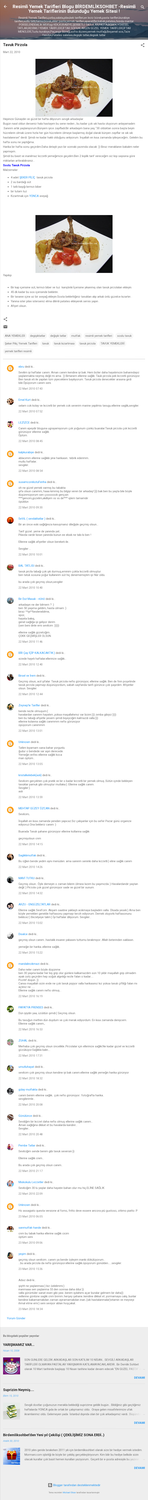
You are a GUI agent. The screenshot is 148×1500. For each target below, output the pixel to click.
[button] (142, 46)
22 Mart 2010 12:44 (30, 694)
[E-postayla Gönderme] (5, 328)
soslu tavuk (124, 336)
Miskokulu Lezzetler (31, 1182)
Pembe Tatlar (26, 1145)
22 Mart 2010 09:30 (30, 507)
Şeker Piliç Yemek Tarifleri (21, 343)
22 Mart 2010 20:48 (30, 1134)
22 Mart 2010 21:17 (30, 1171)
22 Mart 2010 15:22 (30, 952)
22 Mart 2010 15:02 (30, 923)
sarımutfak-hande (29, 1227)
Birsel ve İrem (27, 675)
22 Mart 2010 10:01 (30, 554)
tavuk (45, 343)
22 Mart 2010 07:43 (30, 388)
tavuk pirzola (88, 343)
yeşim (22, 1254)
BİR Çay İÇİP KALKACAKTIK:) (36, 653)
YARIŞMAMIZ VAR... (18, 1345)
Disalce (23, 934)
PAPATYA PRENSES (30, 1007)
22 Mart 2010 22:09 (30, 1193)
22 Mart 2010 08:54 (30, 471)
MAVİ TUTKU (26, 878)
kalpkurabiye (26, 452)
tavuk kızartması (64, 343)
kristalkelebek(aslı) (30, 775)
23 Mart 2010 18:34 (30, 1309)
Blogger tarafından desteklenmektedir (76, 1485)
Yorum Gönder (16, 1318)
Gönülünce (25, 1116)
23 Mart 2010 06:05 (30, 1216)
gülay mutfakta (27, 1089)
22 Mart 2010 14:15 (30, 844)
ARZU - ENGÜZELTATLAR (34, 904)
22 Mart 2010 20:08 (30, 1104)
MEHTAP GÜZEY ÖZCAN (34, 808)
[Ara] (142, 8)
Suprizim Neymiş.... (18, 1390)
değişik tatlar (58, 336)
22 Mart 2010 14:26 (30, 867)
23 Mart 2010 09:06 (30, 1242)
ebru (21, 366)
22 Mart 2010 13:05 (30, 764)
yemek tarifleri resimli (18, 351)
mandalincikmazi (29, 964)
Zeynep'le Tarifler (29, 705)
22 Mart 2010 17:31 (30, 1055)
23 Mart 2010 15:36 (30, 1269)
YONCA (34, 196)
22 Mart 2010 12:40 (30, 664)
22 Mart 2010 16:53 (30, 1029)
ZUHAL (23, 1040)
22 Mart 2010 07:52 (30, 411)
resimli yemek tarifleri (98, 336)
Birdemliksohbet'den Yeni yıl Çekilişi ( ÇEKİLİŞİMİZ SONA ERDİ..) (53, 1435)
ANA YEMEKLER (15, 336)
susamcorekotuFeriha (32, 482)
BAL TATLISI (26, 565)
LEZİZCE (24, 422)
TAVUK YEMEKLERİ (112, 343)
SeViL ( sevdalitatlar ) (31, 518)
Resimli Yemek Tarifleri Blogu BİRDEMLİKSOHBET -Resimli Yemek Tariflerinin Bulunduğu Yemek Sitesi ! (74, 9)
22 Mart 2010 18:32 (30, 1078)
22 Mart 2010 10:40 (30, 587)
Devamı (139, 1377)
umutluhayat (26, 1067)
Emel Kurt (24, 400)
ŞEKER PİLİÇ (27, 177)
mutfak (75, 336)
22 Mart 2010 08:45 (30, 441)
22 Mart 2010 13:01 (30, 731)
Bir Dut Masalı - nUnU (31, 599)
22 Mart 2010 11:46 (30, 641)
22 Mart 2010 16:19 (30, 996)
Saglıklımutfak (27, 855)
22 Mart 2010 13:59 (30, 797)
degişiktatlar (37, 336)
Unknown (24, 742)
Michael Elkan (69, 1492)
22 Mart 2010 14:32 (30, 893)
